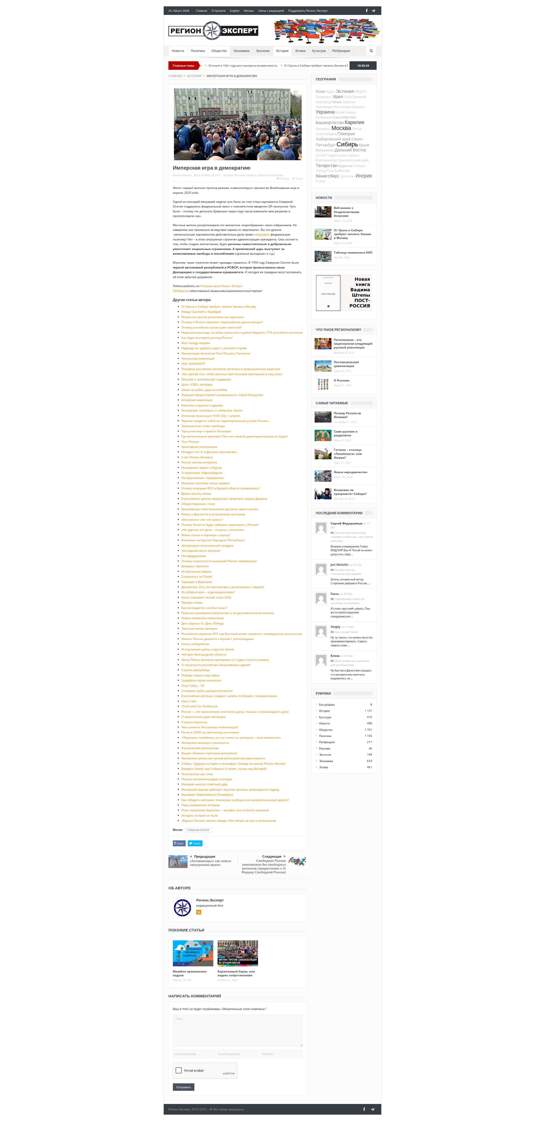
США (348, 96)
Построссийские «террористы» (202, 478)
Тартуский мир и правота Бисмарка (206, 431)
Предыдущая (204, 856)
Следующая (271, 856)
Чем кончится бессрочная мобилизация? (209, 727)
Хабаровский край (333, 138)
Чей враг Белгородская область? (204, 654)
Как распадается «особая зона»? (204, 608)
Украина (325, 112)
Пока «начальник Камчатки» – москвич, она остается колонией (225, 810)
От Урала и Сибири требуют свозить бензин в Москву (281, 65)
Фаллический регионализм (200, 748)
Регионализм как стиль (197, 774)
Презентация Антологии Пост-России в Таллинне (215, 353)
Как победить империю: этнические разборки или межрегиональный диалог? (235, 800)
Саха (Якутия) (344, 117)
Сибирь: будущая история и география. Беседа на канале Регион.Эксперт (233, 763)
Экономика (241, 51)
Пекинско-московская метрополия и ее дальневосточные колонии (227, 613)
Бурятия (345, 165)
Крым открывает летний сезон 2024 (206, 597)
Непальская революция (198, 358)
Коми (321, 91)
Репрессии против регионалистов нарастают (212, 317)
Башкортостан (330, 122)
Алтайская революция (196, 400)
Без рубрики (327, 705)
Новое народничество (350, 472)
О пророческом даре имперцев (203, 717)
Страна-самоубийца (195, 670)
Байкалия (342, 170)
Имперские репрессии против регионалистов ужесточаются (223, 758)
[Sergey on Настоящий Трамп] (321, 631)
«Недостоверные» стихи (198, 504)
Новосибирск (326, 133)
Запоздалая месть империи (200, 550)
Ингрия (364, 175)
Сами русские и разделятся (345, 433)
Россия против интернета (199, 462)
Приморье (324, 96)
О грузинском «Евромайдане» (202, 473)
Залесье (349, 102)
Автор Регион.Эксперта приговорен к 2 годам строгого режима (225, 660)
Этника (300, 51)
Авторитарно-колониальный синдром (207, 545)
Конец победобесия (195, 644)
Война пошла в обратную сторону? (205, 535)
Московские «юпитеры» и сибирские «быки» (212, 410)
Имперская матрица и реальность (205, 743)
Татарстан (327, 165)
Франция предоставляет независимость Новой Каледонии (222, 395)
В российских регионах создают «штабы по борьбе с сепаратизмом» (229, 696)
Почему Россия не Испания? (347, 415)
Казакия (358, 106)
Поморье (346, 133)
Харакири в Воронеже (196, 582)
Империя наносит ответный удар (204, 784)
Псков (320, 181)
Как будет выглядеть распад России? (207, 338)
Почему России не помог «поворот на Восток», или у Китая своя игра (352, 537)
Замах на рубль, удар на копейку (204, 390)
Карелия (354, 122)
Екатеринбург (326, 160)
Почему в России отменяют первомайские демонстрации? (222, 322)
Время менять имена (196, 493)
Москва (341, 128)
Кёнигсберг (327, 176)
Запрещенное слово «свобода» (203, 426)
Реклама (324, 748)
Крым (364, 144)
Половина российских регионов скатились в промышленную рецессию (230, 369)
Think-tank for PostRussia (199, 706)
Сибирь (347, 144)
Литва (356, 128)
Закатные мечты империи (199, 628)
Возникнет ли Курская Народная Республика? (213, 540)
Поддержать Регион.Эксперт (308, 10)
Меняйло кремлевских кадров (190, 973)
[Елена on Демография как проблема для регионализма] (321, 660)
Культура (319, 51)
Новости (178, 51)
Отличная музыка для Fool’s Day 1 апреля (210, 416)
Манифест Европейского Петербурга (207, 795)
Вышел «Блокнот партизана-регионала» (209, 753)
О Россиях (342, 380)
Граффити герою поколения (201, 680)
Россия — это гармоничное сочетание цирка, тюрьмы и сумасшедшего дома (235, 712)
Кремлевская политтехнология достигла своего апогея (219, 509)
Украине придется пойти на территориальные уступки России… (225, 421)
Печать (284, 178)
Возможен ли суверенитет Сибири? (350, 492)
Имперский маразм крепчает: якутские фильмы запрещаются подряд (230, 789)
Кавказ (351, 112)
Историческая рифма (196, 571)
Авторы (249, 10)
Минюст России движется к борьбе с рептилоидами (217, 639)
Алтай (320, 155)
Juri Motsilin (339, 565)
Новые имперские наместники (202, 618)
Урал (338, 96)
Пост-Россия (190, 442)
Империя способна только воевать (205, 483)
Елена (335, 656)
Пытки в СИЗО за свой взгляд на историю (210, 732)
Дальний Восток (350, 150)
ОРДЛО (360, 91)
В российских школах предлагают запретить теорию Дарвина (224, 499)
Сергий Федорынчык (346, 523)
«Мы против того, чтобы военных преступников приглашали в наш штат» (232, 374)
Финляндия (325, 106)
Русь (330, 170)
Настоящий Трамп (346, 632)
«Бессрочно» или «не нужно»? (202, 519)
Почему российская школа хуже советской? (211, 327)
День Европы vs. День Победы (202, 623)
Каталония (342, 106)
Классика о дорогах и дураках (202, 405)
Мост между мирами (195, 343)
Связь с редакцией (271, 10)
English (235, 10)
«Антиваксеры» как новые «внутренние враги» (210, 863)
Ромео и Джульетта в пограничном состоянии (213, 514)
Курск (330, 91)
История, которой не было (199, 815)
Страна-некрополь (194, 722)
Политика (198, 51)
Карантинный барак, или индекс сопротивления (236, 973)
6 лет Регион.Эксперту (197, 457)
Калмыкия (324, 117)
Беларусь (323, 128)
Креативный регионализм (199, 447)
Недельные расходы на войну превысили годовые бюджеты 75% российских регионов (242, 332)
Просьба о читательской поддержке (206, 379)
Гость (335, 594)
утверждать (262, 234)
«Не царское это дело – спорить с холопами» (213, 530)
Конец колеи (332, 65)
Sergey (335, 627)
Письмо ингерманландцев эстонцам (206, 779)
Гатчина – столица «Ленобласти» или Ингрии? (348, 453)
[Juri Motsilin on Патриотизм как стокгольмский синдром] (321, 569)
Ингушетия (325, 150)
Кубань (353, 155)
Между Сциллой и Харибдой (201, 312)
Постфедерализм (193, 556)
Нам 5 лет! (188, 701)
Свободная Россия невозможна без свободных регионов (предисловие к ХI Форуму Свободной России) (264, 866)
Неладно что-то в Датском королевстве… (209, 452)
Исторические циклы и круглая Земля (207, 649)
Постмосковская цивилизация (346, 364)
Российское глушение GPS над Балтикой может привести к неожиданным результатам (241, 634)
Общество (219, 51)
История (282, 51)
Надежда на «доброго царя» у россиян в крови (214, 348)
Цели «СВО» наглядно (197, 384)
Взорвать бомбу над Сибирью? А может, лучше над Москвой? (224, 769)
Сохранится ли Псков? (196, 576)
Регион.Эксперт (182, 175)
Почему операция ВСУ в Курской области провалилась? (220, 488)
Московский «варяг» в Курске (201, 468)
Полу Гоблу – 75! (193, 686)
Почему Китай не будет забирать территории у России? (220, 525)
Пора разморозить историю (200, 805)
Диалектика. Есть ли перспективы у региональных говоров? (222, 587)
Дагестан (347, 176)
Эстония (345, 91)
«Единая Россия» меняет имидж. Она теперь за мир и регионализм (228, 820)
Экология (263, 51)
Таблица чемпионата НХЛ (353, 252)
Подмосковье (336, 155)
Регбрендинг (341, 51)
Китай (340, 112)
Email (299, 178)
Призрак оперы (192, 602)
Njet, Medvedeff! (193, 363)
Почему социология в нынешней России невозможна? (219, 561)
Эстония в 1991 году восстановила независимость (203, 65)
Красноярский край (353, 160)
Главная (201, 10)
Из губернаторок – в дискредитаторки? (208, 592)
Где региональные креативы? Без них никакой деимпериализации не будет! (234, 436)
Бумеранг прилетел (195, 566)
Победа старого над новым (200, 675)
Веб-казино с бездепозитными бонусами (346, 211)
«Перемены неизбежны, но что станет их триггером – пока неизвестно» (231, 737)
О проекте (219, 10)
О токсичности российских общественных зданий (215, 665)
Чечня (337, 101)
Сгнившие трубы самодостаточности (206, 691)
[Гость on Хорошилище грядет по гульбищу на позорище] (321, 598)
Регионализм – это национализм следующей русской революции (353, 343)
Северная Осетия (198, 829)
